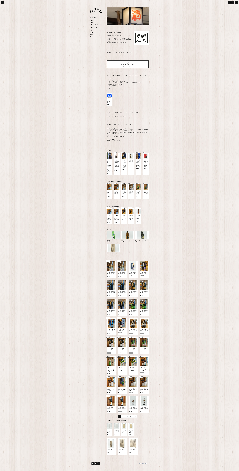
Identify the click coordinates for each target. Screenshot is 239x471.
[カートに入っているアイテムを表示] (236, 2)
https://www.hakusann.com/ (146, 463)
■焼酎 (92, 22)
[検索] (2, 2)
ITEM (91, 30)
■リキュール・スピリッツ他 (96, 25)
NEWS (91, 32)
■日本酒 (92, 20)
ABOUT (92, 34)
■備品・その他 (94, 27)
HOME (92, 15)
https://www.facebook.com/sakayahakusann (140, 463)
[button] (231, 2)
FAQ (91, 36)
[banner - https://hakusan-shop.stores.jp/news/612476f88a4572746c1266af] (128, 64)
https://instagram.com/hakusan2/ (143, 463)
